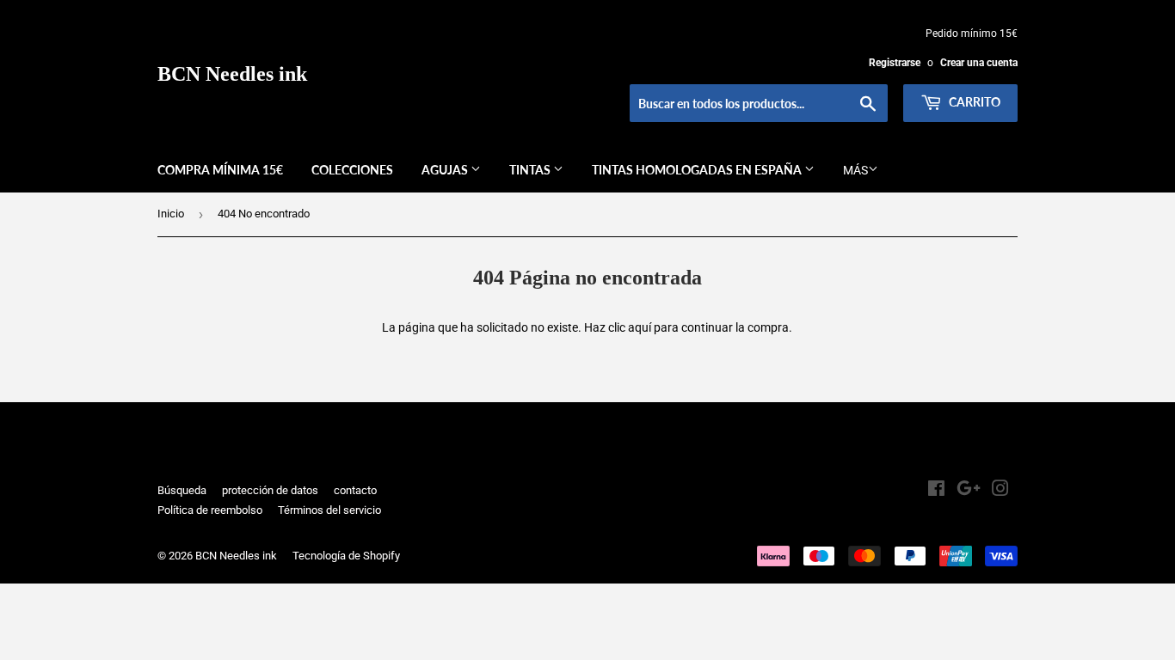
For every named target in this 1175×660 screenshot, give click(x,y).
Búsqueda (181, 490)
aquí (639, 327)
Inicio (170, 213)
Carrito (973, 102)
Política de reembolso (209, 510)
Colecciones (352, 169)
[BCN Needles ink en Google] (969, 491)
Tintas (531, 169)
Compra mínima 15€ (220, 169)
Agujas (446, 169)
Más (855, 170)
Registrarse (894, 63)
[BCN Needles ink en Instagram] (1000, 491)
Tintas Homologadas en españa (698, 169)
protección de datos (270, 490)
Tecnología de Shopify (346, 555)
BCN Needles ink (232, 73)
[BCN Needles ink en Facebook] (936, 491)
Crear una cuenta (979, 63)
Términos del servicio (329, 510)
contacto (355, 490)
